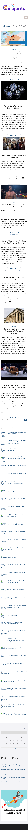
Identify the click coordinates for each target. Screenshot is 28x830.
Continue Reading (14, 79)
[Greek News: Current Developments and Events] (14, 143)
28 (17, 746)
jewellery (14, 103)
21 (17, 743)
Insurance (14, 274)
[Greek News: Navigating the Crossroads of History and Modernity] (14, 315)
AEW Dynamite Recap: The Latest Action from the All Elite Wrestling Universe (14, 387)
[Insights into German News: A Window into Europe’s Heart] (14, 38)
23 (25, 743)
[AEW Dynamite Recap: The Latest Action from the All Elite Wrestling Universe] (14, 369)
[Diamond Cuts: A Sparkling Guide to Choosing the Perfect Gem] (14, 234)
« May (12, 748)
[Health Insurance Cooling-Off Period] (14, 270)
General (14, 49)
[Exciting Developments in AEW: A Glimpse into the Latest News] (14, 191)
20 (13, 743)
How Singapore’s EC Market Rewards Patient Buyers (13, 774)
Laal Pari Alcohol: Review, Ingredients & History (12, 781)
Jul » (16, 748)
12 (10, 740)
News (14, 202)
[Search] (25, 420)
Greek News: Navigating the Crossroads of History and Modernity (14, 331)
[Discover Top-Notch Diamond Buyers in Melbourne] (14, 90)
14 (17, 740)
